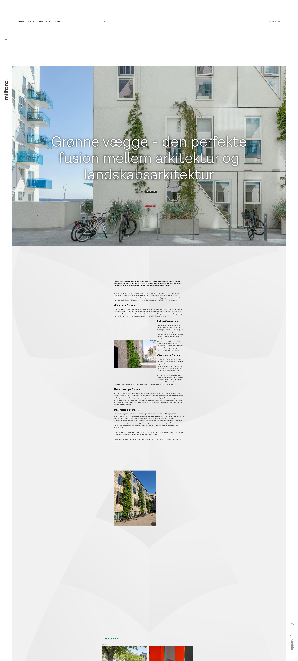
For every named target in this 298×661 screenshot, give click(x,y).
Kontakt (280, 21)
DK (284, 21)
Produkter (31, 21)
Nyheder (57, 21)
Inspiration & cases (45, 21)
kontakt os (160, 439)
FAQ (270, 21)
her (152, 439)
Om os (274, 21)
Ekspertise (20, 21)
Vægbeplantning (151, 191)
